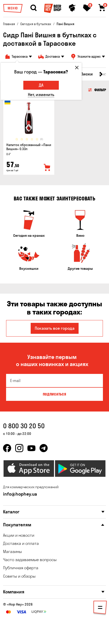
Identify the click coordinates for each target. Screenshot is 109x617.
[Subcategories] (100, 608)
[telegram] (44, 448)
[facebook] (7, 448)
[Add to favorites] (47, 168)
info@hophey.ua (20, 494)
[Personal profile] (72, 8)
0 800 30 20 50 (24, 426)
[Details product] (28, 118)
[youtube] (31, 448)
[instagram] (19, 448)
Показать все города (55, 328)
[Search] (33, 8)
